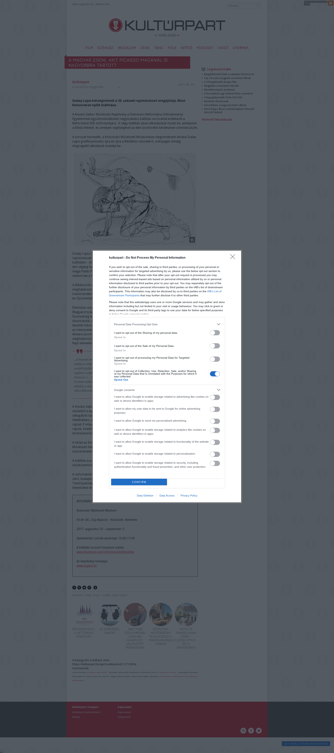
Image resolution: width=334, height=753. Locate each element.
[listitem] (167, 324)
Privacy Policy (189, 495)
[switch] (215, 332)
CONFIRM (139, 482)
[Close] (234, 258)
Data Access (167, 495)
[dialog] (167, 376)
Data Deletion (145, 495)
